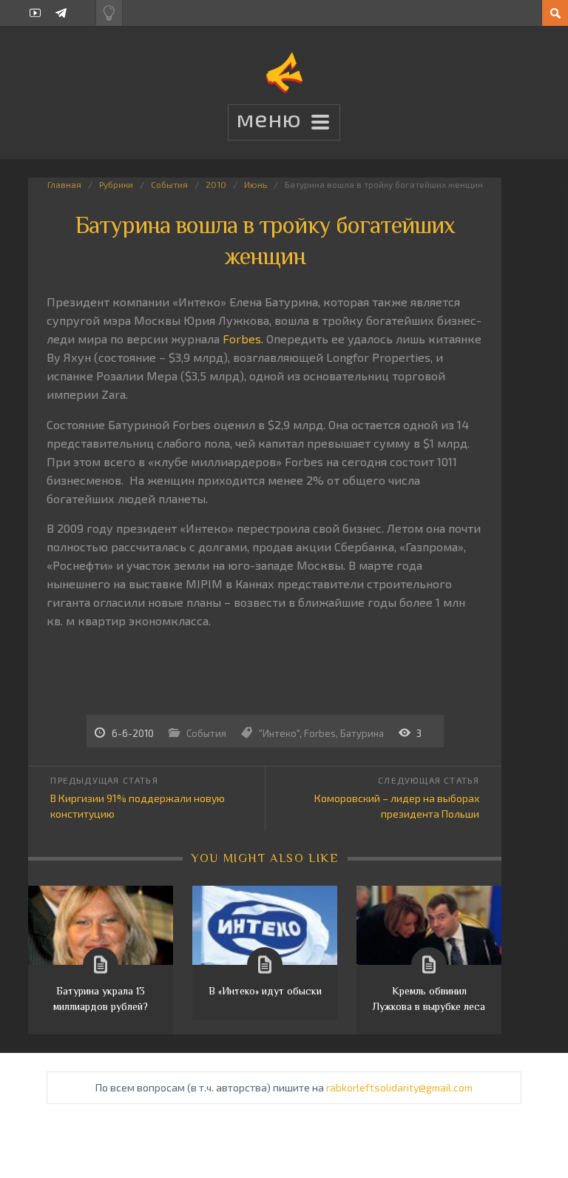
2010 (216, 184)
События (169, 184)
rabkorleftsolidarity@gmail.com (399, 1087)
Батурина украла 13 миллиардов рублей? (100, 998)
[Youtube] (35, 13)
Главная (64, 184)
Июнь (255, 184)
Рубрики (116, 184)
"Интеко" (279, 733)
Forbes (242, 338)
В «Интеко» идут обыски (265, 991)
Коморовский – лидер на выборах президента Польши (396, 806)
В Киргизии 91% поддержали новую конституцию (137, 806)
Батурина (362, 733)
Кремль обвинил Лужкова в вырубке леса (429, 998)
